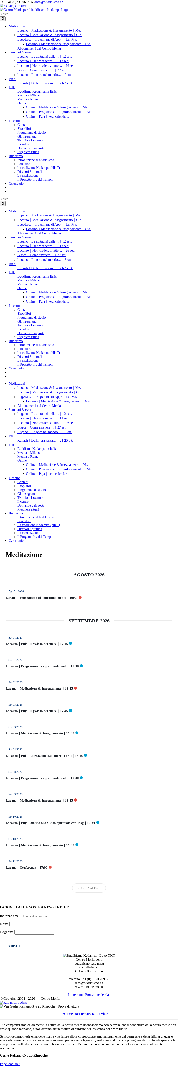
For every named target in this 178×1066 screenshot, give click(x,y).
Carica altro (89, 888)
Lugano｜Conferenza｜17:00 (27, 867)
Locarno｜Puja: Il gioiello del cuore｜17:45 (37, 643)
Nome (4, 924)
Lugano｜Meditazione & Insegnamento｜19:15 (39, 688)
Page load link (10, 1064)
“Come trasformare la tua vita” (85, 1014)
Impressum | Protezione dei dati (89, 994)
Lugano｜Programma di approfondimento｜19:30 (41, 597)
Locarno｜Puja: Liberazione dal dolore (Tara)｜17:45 (44, 755)
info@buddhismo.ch (49, 2)
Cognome (6, 932)
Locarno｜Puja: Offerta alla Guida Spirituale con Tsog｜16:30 (50, 823)
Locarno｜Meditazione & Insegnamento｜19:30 (40, 733)
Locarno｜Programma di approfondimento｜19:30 (42, 666)
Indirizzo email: (11, 916)
